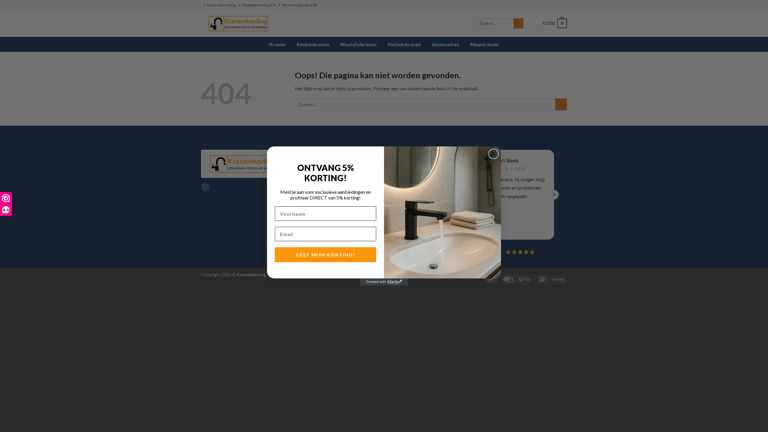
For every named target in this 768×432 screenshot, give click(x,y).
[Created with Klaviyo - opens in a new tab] (384, 282)
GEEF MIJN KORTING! (326, 254)
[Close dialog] (493, 153)
